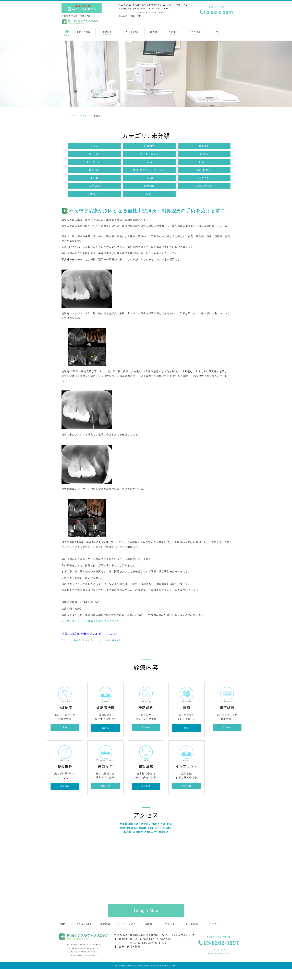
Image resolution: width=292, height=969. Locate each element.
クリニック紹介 (132, 33)
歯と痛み (94, 185)
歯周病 (204, 153)
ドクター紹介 (84, 33)
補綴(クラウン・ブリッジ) (149, 169)
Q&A (149, 193)
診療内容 (107, 33)
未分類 (94, 177)
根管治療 (149, 145)
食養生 (94, 193)
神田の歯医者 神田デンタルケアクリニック (90, 633)
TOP (67, 32)
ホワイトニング (149, 153)
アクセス (173, 33)
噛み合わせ (204, 169)
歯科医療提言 (204, 185)
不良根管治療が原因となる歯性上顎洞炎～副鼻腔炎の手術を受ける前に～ (149, 210)
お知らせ (204, 161)
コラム (217, 33)
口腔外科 (204, 177)
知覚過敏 (149, 185)
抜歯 (149, 161)
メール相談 (195, 33)
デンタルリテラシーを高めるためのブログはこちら (92, 621)
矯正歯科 (94, 153)
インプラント (94, 161)
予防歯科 (149, 177)
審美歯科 (204, 145)
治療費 (153, 33)
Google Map (146, 910)
